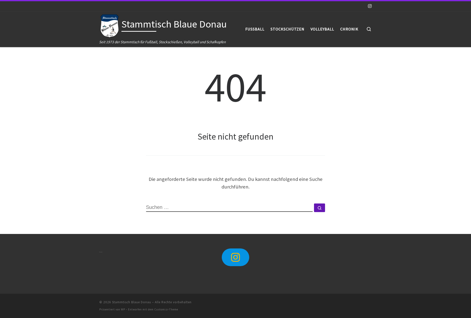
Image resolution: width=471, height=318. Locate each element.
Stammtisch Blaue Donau (131, 302)
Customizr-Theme (166, 309)
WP (123, 309)
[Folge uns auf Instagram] (370, 6)
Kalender (100, 252)
